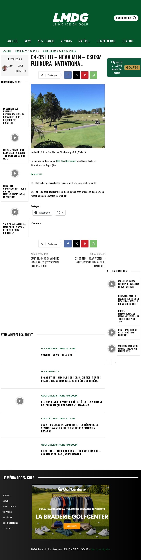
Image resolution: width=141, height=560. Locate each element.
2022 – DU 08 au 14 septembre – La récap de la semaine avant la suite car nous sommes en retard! (70, 428)
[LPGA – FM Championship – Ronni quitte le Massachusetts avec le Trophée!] (14, 173)
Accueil (7, 51)
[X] (76, 75)
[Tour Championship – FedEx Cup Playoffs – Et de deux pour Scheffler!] (14, 212)
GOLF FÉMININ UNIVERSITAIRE (58, 349)
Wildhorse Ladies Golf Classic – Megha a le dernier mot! (128, 348)
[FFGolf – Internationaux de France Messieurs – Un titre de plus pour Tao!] (112, 316)
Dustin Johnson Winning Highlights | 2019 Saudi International (45, 262)
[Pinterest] (84, 75)
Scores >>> (36, 174)
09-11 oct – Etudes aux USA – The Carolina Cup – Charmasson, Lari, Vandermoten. (71, 452)
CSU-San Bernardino (66, 161)
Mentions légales (100, 549)
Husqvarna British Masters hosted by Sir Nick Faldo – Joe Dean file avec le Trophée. (128, 300)
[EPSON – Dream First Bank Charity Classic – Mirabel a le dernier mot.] (14, 137)
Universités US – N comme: (57, 354)
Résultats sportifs (27, 51)
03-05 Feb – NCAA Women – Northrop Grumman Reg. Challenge (90, 262)
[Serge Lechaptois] (5, 68)
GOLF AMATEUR (50, 371)
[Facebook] (68, 75)
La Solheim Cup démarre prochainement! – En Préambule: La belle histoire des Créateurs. (13, 115)
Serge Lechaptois (20, 68)
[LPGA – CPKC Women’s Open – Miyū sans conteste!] (112, 332)
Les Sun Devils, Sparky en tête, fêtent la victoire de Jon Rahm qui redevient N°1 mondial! (71, 403)
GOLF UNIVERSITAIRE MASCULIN (59, 51)
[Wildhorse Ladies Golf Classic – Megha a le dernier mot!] (112, 349)
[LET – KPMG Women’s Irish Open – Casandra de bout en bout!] (112, 284)
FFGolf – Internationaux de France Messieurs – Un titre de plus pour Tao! (128, 316)
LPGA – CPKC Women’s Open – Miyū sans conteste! (128, 332)
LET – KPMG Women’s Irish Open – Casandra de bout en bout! (128, 284)
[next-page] (115, 362)
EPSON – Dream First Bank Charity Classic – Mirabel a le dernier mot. (14, 154)
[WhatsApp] (93, 75)
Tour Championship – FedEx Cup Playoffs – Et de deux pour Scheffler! (14, 228)
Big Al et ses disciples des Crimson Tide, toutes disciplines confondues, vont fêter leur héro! (71, 379)
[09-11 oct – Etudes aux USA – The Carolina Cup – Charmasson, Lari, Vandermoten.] (19, 450)
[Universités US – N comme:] (19, 352)
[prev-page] (109, 362)
